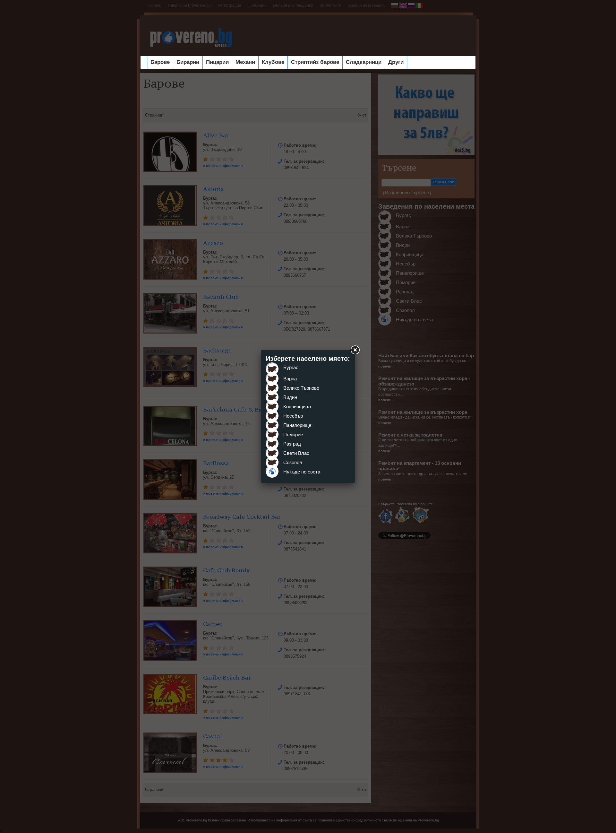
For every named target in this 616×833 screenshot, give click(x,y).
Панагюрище (297, 425)
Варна (290, 378)
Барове (160, 62)
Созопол (292, 462)
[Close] (355, 350)
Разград (292, 444)
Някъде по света (301, 471)
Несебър (293, 416)
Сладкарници (363, 62)
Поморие (293, 434)
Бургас (290, 367)
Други (396, 62)
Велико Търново (301, 388)
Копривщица (297, 406)
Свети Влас (296, 453)
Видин (290, 397)
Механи (245, 62)
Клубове (273, 62)
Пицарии (217, 62)
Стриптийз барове (315, 62)
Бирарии (187, 62)
